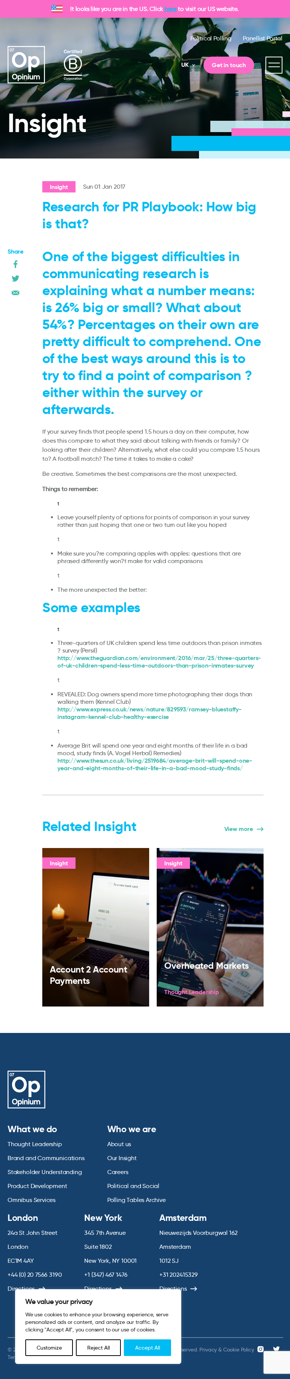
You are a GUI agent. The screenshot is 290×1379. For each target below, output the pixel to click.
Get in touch (229, 65)
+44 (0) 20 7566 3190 (35, 1274)
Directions (21, 1288)
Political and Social (133, 1186)
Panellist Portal (262, 38)
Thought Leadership (35, 1144)
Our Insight (122, 1158)
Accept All (147, 1347)
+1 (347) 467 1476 (105, 1274)
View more (238, 829)
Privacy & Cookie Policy (226, 1349)
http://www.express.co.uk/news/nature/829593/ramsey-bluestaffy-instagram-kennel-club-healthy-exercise (149, 713)
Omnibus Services (32, 1200)
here (170, 8)
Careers (117, 1172)
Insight (59, 187)
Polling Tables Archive (136, 1200)
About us (119, 1144)
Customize (49, 1347)
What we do (32, 1129)
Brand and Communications (46, 1158)
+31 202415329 (178, 1274)
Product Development (37, 1186)
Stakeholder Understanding (45, 1172)
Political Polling (210, 38)
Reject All (98, 1347)
